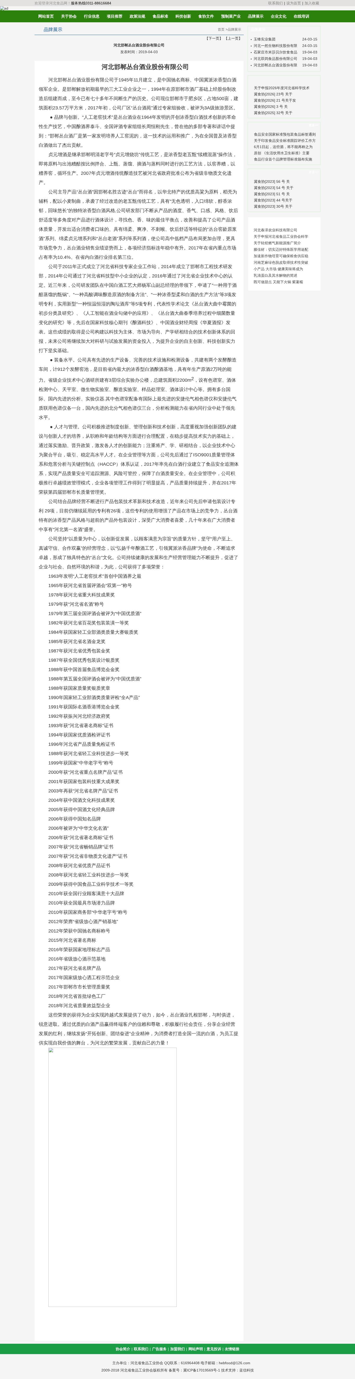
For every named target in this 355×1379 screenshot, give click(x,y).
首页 (221, 29)
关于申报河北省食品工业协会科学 (281, 236)
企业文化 (278, 16)
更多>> (314, 125)
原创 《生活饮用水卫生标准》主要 (282, 153)
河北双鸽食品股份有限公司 (275, 59)
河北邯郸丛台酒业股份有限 (275, 65)
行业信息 (92, 16)
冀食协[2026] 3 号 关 (271, 107)
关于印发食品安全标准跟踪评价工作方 (285, 140)
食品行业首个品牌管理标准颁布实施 (283, 159)
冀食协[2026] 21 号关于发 (275, 100)
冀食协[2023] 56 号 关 (272, 181)
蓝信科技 (246, 1370)
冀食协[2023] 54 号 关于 (273, 188)
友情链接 (232, 1349)
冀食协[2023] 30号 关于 (273, 206)
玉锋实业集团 (264, 39)
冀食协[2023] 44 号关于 (273, 200)
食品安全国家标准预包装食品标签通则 (285, 134)
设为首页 (293, 3)
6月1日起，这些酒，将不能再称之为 (283, 147)
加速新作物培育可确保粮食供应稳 (281, 256)
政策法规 (137, 16)
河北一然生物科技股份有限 (275, 46)
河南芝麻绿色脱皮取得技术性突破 (281, 262)
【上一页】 (233, 38)
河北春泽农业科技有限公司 (275, 230)
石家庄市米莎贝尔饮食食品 (275, 52)
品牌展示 (256, 16)
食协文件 (206, 16)
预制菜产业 (231, 16)
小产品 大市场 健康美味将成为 (278, 269)
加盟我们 (177, 1349)
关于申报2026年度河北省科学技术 (282, 88)
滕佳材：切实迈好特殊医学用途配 (281, 249)
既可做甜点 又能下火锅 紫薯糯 (278, 282)
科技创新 (183, 16)
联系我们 (275, 3)
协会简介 (123, 1349)
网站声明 (195, 1349)
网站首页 (46, 16)
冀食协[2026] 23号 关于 (273, 94)
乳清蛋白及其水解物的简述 (275, 275)
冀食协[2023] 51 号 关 (272, 194)
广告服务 (159, 1349)
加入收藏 (312, 3)
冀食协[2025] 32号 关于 (273, 113)
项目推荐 (114, 16)
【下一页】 (214, 38)
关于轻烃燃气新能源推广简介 (277, 243)
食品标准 (160, 16)
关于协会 (69, 16)
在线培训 (301, 16)
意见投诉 (214, 1349)
